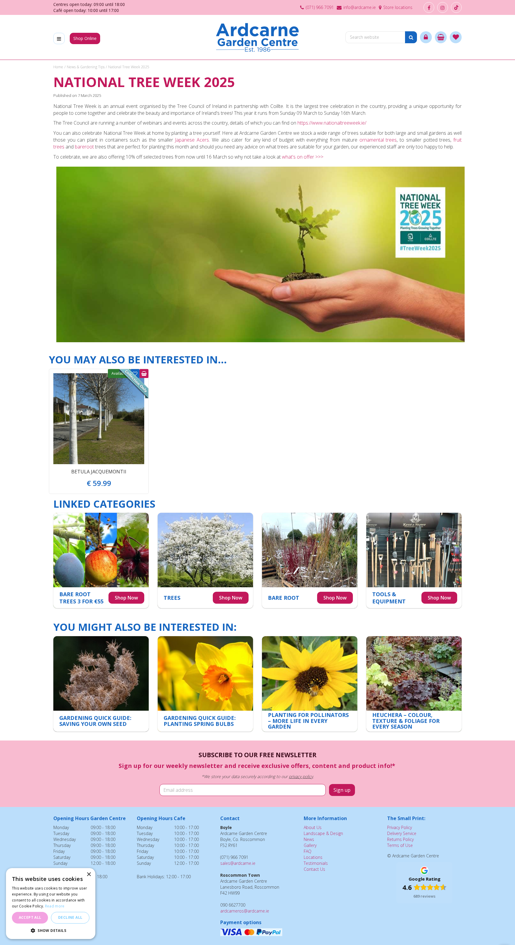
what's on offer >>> (302, 157)
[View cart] (441, 37)
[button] (50, 930)
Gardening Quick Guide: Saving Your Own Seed (95, 720)
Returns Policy (400, 839)
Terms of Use (400, 845)
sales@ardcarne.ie (237, 863)
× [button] (88, 874)
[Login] (426, 37)
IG (442, 7)
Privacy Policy (399, 827)
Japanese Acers (192, 140)
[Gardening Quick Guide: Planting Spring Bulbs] (205, 684)
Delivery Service (401, 833)
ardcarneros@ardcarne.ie (244, 911)
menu (59, 38)
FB (429, 7)
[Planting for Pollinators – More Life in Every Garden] (309, 684)
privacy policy (301, 776)
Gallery (310, 845)
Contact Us (314, 869)
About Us (313, 827)
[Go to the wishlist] (456, 37)
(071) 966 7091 (320, 7)
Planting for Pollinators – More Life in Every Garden (308, 720)
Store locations (397, 7)
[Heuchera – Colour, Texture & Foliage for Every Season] (414, 684)
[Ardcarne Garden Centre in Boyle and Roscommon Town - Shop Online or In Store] (258, 37)
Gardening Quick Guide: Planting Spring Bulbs (200, 720)
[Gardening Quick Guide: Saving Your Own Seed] (101, 684)
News (309, 839)
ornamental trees (378, 140)
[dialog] (50, 903)
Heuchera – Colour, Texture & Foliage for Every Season (406, 720)
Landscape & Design (323, 833)
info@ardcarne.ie (359, 7)
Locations (313, 857)
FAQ (307, 851)
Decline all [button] (70, 917)
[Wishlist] (456, 37)
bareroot (84, 146)
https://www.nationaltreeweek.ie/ (331, 123)
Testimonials (316, 863)
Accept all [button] (30, 917)
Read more (55, 906)
